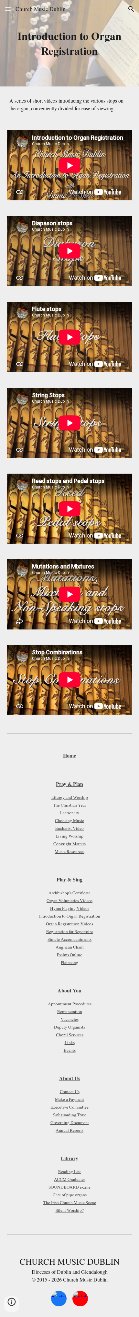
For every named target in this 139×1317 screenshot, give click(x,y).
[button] (8, 9)
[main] (70, 43)
